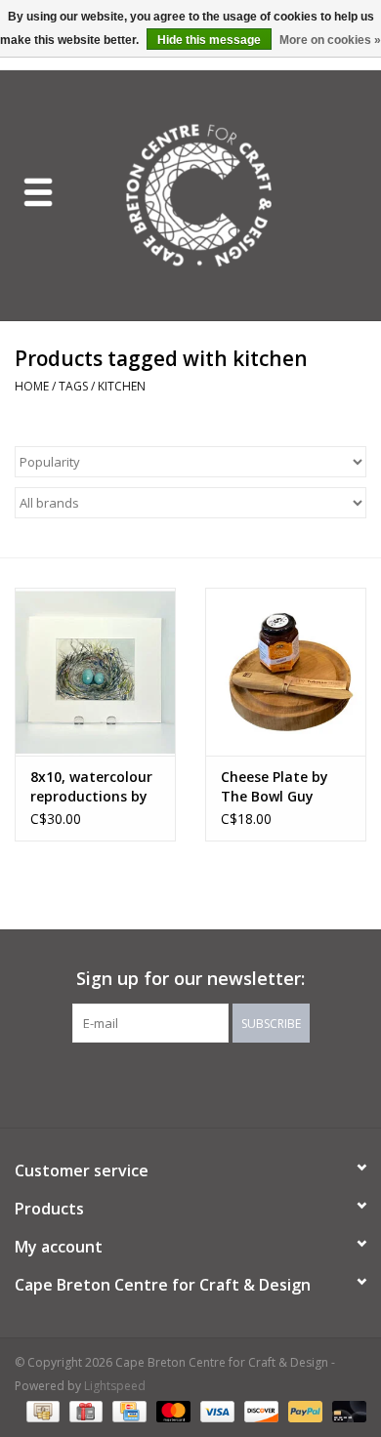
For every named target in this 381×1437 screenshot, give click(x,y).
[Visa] (215, 1410)
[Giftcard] (84, 1410)
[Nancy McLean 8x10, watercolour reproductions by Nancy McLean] (95, 672)
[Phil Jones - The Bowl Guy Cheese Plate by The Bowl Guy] (285, 672)
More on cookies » (330, 40)
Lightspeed (115, 1385)
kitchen (122, 386)
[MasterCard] (171, 1410)
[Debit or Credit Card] (345, 1410)
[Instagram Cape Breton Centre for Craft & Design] (243, 1082)
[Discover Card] (259, 1410)
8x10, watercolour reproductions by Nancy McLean (91, 786)
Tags (73, 386)
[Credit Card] (127, 1410)
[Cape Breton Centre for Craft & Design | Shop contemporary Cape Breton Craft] (228, 194)
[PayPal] (303, 1410)
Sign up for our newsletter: (190, 978)
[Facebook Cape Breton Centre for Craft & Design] (137, 1082)
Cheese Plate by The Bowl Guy (274, 786)
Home (32, 386)
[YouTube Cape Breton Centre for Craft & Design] (208, 1082)
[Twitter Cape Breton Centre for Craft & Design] (173, 1082)
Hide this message (209, 40)
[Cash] (41, 1410)
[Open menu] (38, 191)
